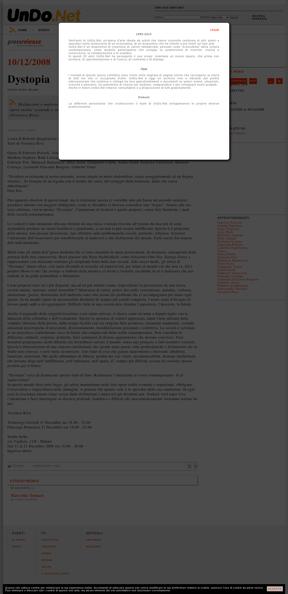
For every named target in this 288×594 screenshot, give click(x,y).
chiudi (214, 30)
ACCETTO (275, 588)
